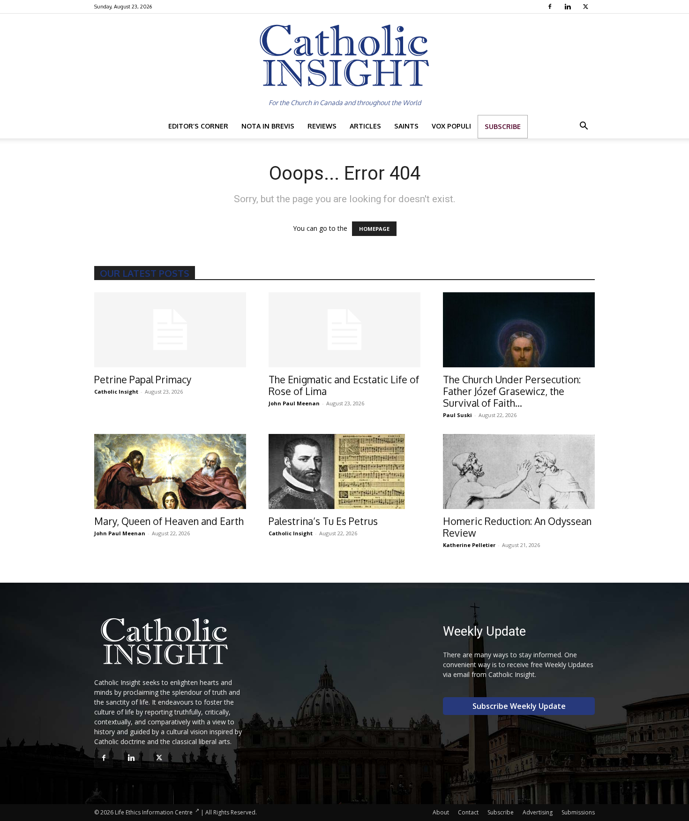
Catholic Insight (116, 391)
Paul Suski (457, 414)
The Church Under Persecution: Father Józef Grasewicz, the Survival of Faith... (512, 391)
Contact (468, 812)
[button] (583, 126)
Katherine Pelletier (469, 544)
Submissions (578, 812)
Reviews (322, 126)
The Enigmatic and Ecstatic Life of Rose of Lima (344, 385)
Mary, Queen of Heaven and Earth (169, 521)
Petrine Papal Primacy (142, 379)
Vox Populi (451, 126)
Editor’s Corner (198, 126)
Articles (365, 126)
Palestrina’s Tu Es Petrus (323, 521)
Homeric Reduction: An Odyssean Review (517, 527)
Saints (406, 126)
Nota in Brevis (267, 126)
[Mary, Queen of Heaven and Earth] (170, 471)
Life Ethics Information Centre (154, 812)
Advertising (538, 812)
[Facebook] (551, 6)
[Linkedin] (569, 6)
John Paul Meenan (294, 403)
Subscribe (503, 126)
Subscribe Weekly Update (519, 706)
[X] (586, 6)
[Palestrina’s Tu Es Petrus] (344, 471)
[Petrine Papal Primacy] (170, 329)
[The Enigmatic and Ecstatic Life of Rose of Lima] (344, 329)
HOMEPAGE (374, 228)
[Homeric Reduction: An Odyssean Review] (519, 471)
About (441, 812)
